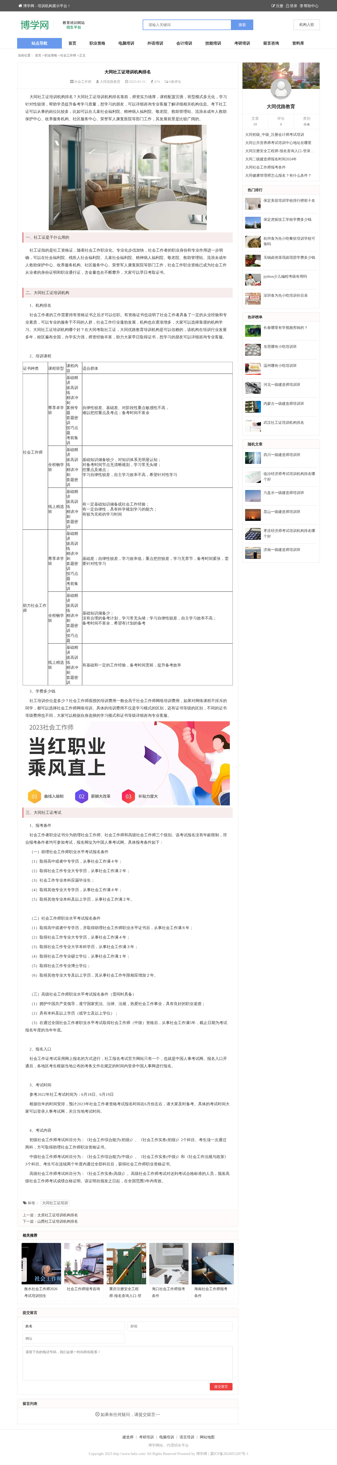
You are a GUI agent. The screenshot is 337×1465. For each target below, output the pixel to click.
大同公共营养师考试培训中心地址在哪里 (278, 143)
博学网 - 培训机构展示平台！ (47, 6)
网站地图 (207, 1437)
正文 (82, 55)
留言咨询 (271, 43)
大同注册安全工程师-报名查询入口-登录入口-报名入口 (281, 151)
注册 (279, 6)
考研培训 (242, 43)
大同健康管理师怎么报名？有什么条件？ (278, 175)
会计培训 (184, 43)
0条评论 (175, 82)
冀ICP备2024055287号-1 (229, 1454)
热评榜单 (255, 317)
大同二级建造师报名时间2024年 (271, 159)
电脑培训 (126, 43)
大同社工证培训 (55, 1203)
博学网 (201, 1454)
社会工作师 (68, 55)
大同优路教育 (110, 82)
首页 (72, 43)
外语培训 (155, 43)
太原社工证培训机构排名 (57, 1215)
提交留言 (221, 1387)
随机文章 (255, 444)
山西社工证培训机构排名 (57, 1221)
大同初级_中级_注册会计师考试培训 (274, 135)
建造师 (127, 1437)
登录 (293, 6)
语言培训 (187, 1437)
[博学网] (92, 25)
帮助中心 (311, 6)
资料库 (298, 43)
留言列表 (30, 1404)
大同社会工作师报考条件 (265, 167)
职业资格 (97, 43)
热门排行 (255, 190)
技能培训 (213, 43)
